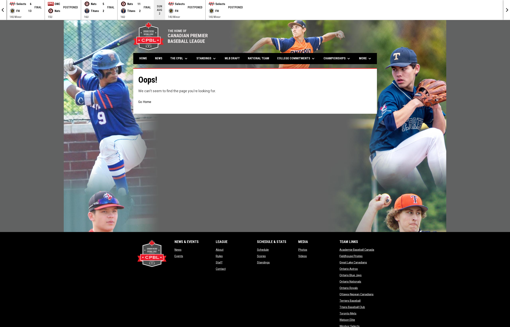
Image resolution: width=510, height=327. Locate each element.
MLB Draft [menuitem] (232, 58)
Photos (302, 249)
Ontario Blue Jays (350, 275)
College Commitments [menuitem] (296, 58)
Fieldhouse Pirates (351, 256)
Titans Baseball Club (352, 307)
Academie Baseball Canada (356, 249)
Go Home (144, 102)
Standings (263, 262)
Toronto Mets (347, 313)
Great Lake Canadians (353, 262)
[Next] (507, 10)
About (220, 249)
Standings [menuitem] (206, 58)
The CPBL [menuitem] (179, 58)
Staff (219, 262)
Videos (302, 256)
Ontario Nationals (350, 281)
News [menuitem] (158, 58)
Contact (221, 268)
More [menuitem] (365, 58)
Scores (261, 256)
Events (179, 256)
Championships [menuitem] (337, 58)
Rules (219, 256)
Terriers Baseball (350, 300)
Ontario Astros (348, 268)
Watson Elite (347, 319)
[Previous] (3, 10)
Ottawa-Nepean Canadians (356, 294)
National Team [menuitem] (258, 58)
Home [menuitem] (143, 58)
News (178, 249)
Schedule (263, 249)
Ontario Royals (348, 288)
